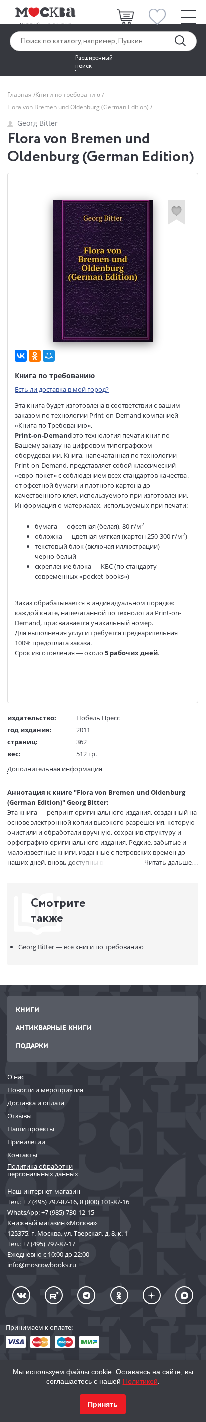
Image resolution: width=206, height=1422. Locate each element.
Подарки (32, 1045)
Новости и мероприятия (46, 1089)
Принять (103, 1404)
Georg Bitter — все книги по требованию (81, 946)
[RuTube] (54, 1295)
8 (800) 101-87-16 (105, 1201)
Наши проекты (31, 1128)
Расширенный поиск (94, 62)
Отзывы (20, 1115)
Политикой (140, 1381)
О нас (16, 1076)
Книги (28, 1009)
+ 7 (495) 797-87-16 (49, 1201)
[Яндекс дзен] (152, 1295)
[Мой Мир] (49, 356)
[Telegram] (87, 1295)
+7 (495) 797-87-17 (49, 1243)
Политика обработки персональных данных (43, 1170)
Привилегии (27, 1141)
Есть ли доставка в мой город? (62, 389)
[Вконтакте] (21, 1295)
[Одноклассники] (35, 356)
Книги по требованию (69, 94)
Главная (21, 94)
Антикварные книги (54, 1027)
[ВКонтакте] (21, 356)
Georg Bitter (38, 123)
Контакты (23, 1154)
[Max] (185, 1295)
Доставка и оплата (36, 1102)
